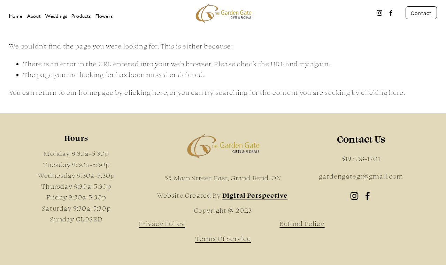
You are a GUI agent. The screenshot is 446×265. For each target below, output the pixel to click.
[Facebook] (390, 12)
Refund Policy (301, 223)
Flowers (104, 16)
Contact (421, 13)
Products (81, 16)
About (34, 16)
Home (16, 16)
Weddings (56, 16)
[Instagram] (379, 12)
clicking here (145, 92)
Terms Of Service (223, 238)
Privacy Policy (162, 223)
